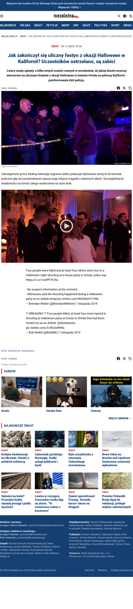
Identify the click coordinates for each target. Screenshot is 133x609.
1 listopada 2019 (86, 303)
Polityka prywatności (122, 570)
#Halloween (28, 350)
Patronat (89, 570)
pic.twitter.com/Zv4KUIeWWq (45, 327)
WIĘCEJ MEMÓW (118, 418)
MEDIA (128, 25)
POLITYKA (100, 25)
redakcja (12, 88)
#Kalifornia (14, 350)
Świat (23, 36)
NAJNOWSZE (8, 25)
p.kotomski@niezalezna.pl (31, 537)
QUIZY (87, 25)
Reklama (102, 570)
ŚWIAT (38, 25)
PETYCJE (52, 25)
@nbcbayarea (66, 323)
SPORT (115, 25)
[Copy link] (130, 88)
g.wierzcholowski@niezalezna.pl (46, 525)
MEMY (66, 25)
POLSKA (25, 25)
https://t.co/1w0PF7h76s (42, 280)
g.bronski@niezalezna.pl (33, 534)
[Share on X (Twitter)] (124, 88)
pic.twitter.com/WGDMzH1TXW (78, 298)
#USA (4, 350)
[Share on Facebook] (118, 88)
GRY (76, 25)
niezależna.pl (9, 36)
